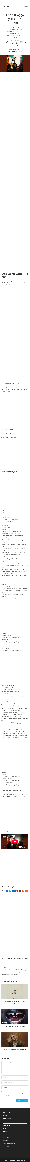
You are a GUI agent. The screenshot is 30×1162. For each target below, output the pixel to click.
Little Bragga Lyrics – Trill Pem (15, 51)
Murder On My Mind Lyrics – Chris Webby (15, 1002)
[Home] (10, 49)
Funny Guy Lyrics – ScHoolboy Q (15, 1026)
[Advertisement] (15, 95)
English (9, 796)
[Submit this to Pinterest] (16, 891)
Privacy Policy (6, 1147)
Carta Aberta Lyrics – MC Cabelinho (15, 1049)
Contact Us (6, 1137)
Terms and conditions (9, 1143)
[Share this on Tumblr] (20, 891)
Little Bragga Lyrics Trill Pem (17, 42)
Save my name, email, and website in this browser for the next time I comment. (13, 1095)
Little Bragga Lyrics (13, 42)
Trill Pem (26, 42)
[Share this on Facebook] (7, 891)
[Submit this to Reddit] (23, 891)
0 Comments (13, 33)
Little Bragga (8, 42)
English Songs (16, 31)
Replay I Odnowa (22, 42)
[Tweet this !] (10, 891)
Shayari (5, 1128)
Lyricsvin (14, 27)
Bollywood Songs (7, 1122)
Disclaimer (6, 1140)
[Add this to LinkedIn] (13, 891)
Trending (5, 1115)
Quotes (5, 1131)
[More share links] (26, 891)
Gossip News (6, 1125)
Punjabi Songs (7, 1118)
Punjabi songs (20, 794)
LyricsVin (6, 6)
